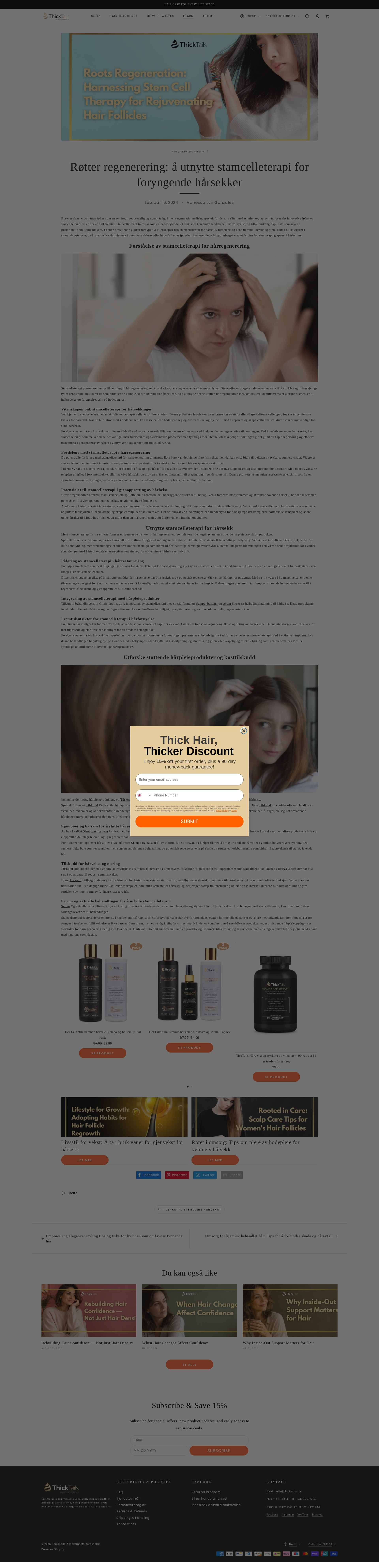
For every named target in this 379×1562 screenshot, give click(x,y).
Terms (234, 810)
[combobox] (144, 795)
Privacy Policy (222, 810)
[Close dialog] (244, 731)
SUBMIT (189, 821)
